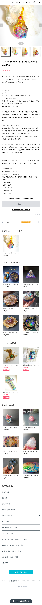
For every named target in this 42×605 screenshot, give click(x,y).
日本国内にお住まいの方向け (21, 210)
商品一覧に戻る (21, 572)
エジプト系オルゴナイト (9, 510)
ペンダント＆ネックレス (9, 515)
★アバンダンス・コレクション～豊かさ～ (14, 545)
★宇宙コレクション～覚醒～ (10, 557)
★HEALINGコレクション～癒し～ (12, 551)
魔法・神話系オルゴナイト (9, 527)
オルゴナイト (5, 492)
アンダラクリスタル (7, 533)
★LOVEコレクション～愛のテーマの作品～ (15, 539)
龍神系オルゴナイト (8, 504)
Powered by (19, 586)
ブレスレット (5, 521)
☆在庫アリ (5, 563)
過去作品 (4, 498)
